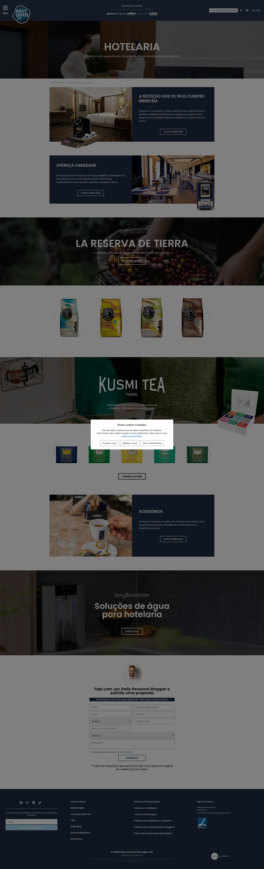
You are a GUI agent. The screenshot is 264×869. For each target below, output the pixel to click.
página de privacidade (132, 436)
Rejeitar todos (130, 443)
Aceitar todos (110, 443)
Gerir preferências (152, 443)
